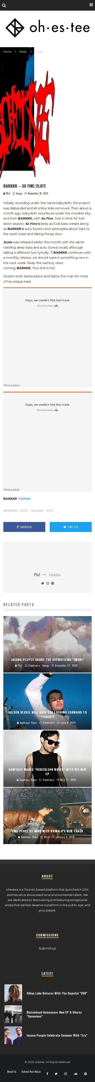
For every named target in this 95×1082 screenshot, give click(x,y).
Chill (25, 510)
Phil (7, 193)
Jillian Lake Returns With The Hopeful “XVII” (57, 993)
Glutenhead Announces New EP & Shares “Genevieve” (54, 1014)
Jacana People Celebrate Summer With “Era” (57, 1035)
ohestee (38, 510)
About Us (11, 1071)
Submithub (47, 948)
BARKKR (11, 510)
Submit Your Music (31, 1071)
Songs (19, 193)
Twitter (24, 499)
